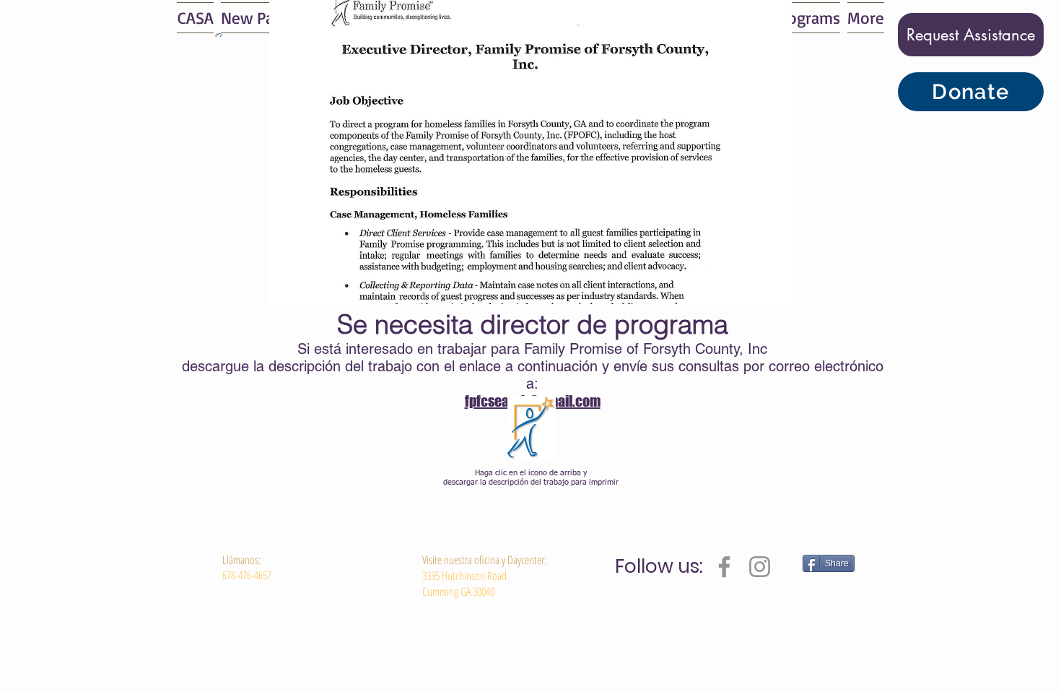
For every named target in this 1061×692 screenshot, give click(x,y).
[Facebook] (724, 567)
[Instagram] (760, 567)
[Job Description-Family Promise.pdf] (531, 429)
